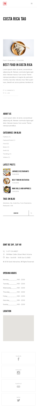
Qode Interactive (14, 262)
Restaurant (6, 205)
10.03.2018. (15, 174)
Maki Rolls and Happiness (21, 188)
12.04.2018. (20, 60)
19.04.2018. (15, 191)
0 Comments (10, 90)
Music (5, 147)
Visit (11, 205)
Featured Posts (8, 140)
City (11, 203)
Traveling (6, 154)
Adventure (6, 203)
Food (5, 60)
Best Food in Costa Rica (17, 64)
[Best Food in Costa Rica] (18, 47)
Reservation (27, 203)
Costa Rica (11, 60)
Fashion (5, 137)
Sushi (5, 150)
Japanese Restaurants (20, 171)
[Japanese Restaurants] (7, 172)
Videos (5, 157)
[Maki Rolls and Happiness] (7, 189)
